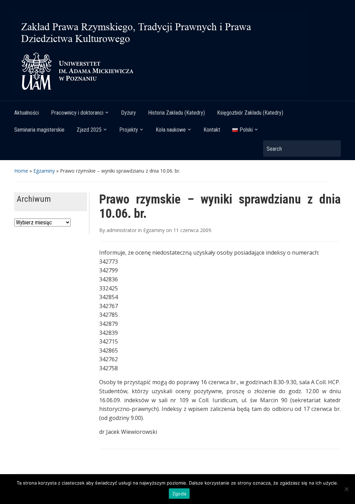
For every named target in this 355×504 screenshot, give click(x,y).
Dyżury (128, 112)
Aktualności (26, 112)
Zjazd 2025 (89, 129)
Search (332, 148)
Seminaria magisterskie (39, 129)
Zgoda (179, 493)
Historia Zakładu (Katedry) (176, 112)
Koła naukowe (171, 129)
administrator (121, 230)
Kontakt (212, 129)
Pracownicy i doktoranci (77, 112)
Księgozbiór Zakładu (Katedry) (250, 112)
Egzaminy (44, 170)
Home (21, 170)
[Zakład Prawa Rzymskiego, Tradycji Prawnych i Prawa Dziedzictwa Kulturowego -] (161, 53)
